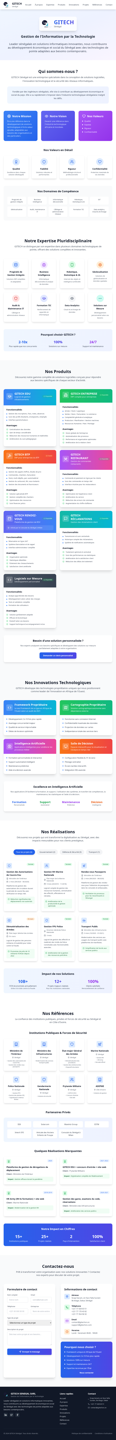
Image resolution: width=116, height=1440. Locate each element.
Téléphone (11, 1306)
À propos (39, 4)
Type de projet (12, 1318)
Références (97, 4)
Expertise (50, 4)
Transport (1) (94, 852)
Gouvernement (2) (47, 852)
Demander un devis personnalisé (58, 655)
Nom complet (12, 1295)
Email (33, 1295)
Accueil (28, 4)
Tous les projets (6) (24, 852)
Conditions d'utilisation (103, 1433)
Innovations (74, 4)
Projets (86, 4)
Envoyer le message (31, 1352)
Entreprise (35, 1306)
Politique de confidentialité (82, 1433)
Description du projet (15, 1329)
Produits (61, 4)
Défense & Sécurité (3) (71, 852)
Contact (109, 4)
